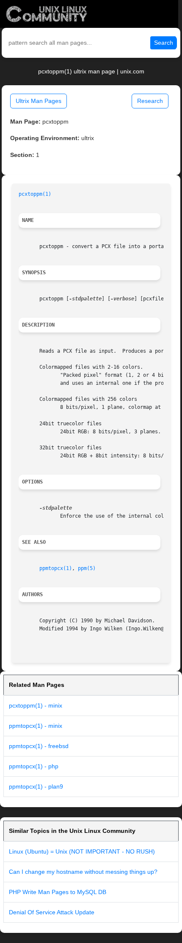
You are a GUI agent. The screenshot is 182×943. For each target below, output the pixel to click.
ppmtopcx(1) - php (33, 766)
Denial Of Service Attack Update (51, 912)
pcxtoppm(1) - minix (35, 705)
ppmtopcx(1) (55, 568)
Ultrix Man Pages (38, 100)
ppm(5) (87, 568)
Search (163, 42)
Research (150, 100)
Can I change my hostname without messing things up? (83, 871)
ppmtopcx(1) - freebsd (39, 746)
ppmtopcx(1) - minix (35, 725)
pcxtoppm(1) (35, 194)
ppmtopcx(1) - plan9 (36, 786)
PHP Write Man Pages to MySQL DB (57, 892)
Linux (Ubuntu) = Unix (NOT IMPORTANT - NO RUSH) (82, 851)
